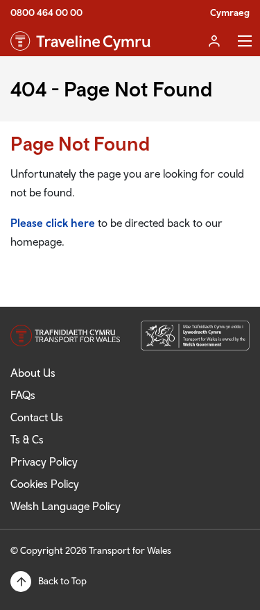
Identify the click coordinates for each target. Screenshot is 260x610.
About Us (32, 372)
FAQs (22, 395)
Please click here (52, 223)
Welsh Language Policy (65, 506)
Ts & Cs (27, 439)
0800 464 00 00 (46, 12)
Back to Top (62, 580)
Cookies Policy (44, 483)
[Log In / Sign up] (214, 41)
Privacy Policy (44, 461)
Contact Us (36, 417)
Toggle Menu (244, 41)
